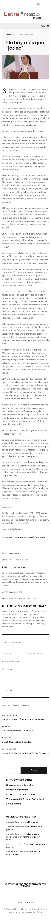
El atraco (33, 822)
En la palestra (13, 803)
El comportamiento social (20, 794)
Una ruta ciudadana (17, 789)
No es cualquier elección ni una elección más (23, 837)
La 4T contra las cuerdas (16, 742)
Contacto (29, 902)
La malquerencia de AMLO (17, 730)
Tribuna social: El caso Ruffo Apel (25, 799)
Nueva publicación (15, 537)
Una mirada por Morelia (19, 785)
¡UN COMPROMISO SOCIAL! (24, 606)
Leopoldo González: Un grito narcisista (24, 719)
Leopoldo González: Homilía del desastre (25, 753)
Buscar (34, 770)
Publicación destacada (35, 537)
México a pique (13, 567)
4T (14, 34)
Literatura (13, 598)
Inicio (8, 34)
